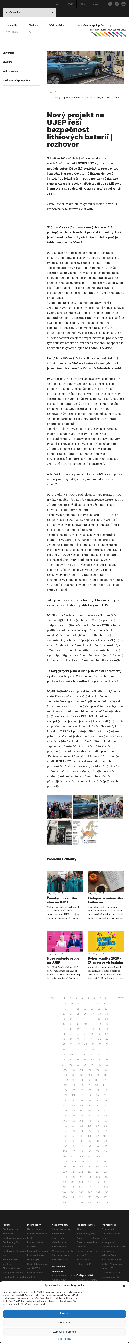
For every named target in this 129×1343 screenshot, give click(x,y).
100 (65, 1069)
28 (99, 1013)
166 (65, 1125)
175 (89, 1131)
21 (99, 1008)
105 (105, 1069)
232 (64, 1182)
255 (106, 1197)
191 (73, 1146)
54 (85, 1034)
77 (99, 1049)
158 (97, 1115)
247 (90, 1192)
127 (89, 1090)
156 (81, 1115)
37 (64, 1024)
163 (89, 1120)
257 (73, 1202)
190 (65, 1146)
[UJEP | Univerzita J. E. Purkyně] (108, 34)
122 (96, 1085)
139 (89, 1100)
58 (63, 1039)
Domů (53, 92)
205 (89, 1156)
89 (85, 1059)
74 (78, 1049)
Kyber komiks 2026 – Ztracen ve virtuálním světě (105, 962)
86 (64, 1059)
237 (106, 1182)
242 (98, 1187)
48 (92, 1029)
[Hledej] (31, 32)
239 (73, 1187)
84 (99, 1054)
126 (81, 1090)
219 (105, 1166)
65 (63, 1044)
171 (105, 1125)
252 (81, 1197)
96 (85, 1064)
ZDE (90, 209)
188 (97, 1141)
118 (65, 1085)
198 (81, 1151)
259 (89, 1202)
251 (73, 1197)
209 (74, 1161)
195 (105, 1146)
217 (89, 1166)
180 (81, 1136)
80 (71, 1054)
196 (65, 1151)
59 (71, 1039)
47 (85, 1029)
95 (78, 1064)
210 (82, 1161)
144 (81, 1105)
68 (85, 1044)
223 (89, 1171)
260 (98, 1202)
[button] (124, 1285)
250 (65, 1197)
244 (64, 1192)
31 (71, 1019)
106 (66, 1075)
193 (89, 1146)
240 (81, 1187)
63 (99, 1039)
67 (78, 1044)
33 (85, 1019)
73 (71, 1049)
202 (64, 1156)
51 (64, 1034)
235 (89, 1182)
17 (72, 1008)
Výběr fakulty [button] (13, 12)
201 (106, 1151)
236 (98, 1182)
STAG (95, 4)
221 (73, 1171)
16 (65, 1008)
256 (65, 1202)
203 (72, 1156)
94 (70, 1064)
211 (90, 1161)
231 (106, 1177)
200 (98, 1151)
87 (71, 1059)
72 (64, 1049)
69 (93, 1044)
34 (92, 1019)
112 (66, 1080)
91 (100, 1059)
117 (104, 1080)
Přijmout (64, 1313)
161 (73, 1120)
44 (63, 1029)
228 (81, 1177)
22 (106, 1008)
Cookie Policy (64, 1339)
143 (73, 1105)
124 (65, 1090)
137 (73, 1100)
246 (81, 1192)
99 (107, 1064)
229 (90, 1177)
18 (78, 1008)
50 (107, 1029)
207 (106, 1156)
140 (97, 1100)
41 (92, 1024)
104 (97, 1069)
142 (65, 1105)
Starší (121, 997)
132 (81, 1095)
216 (81, 1166)
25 (78, 1013)
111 (105, 1075)
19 (85, 1008)
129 (105, 1090)
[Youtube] (123, 4)
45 (71, 1029)
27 (92, 1013)
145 (89, 1105)
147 (105, 1105)
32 (78, 1019)
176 (97, 1131)
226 (65, 1177)
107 (74, 1075)
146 (97, 1105)
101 (73, 1069)
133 (89, 1095)
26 (85, 1013)
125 (73, 1090)
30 (64, 1019)
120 (81, 1085)
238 (64, 1187)
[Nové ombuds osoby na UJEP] (65, 941)
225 (106, 1171)
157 (89, 1115)
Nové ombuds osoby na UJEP (63, 960)
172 (65, 1131)
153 (105, 1110)
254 (97, 1197)
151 (89, 1110)
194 (97, 1146)
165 (105, 1120)
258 (81, 1202)
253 (89, 1197)
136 (65, 1100)
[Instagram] (117, 4)
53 (78, 1034)
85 (106, 1054)
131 (73, 1095)
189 (105, 1141)
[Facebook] (110, 4)
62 (92, 1039)
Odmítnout (64, 1322)
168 (81, 1125)
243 (106, 1187)
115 (89, 1080)
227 (73, 1177)
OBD (70, 4)
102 (81, 1069)
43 (106, 1024)
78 (106, 1049)
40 (85, 1024)
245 (73, 1192)
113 (73, 1080)
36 (106, 1019)
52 (71, 1034)
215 (73, 1166)
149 (73, 1110)
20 (92, 1008)
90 (92, 1059)
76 (92, 1049)
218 (97, 1166)
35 (99, 1019)
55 (92, 1034)
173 (73, 1131)
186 (81, 1141)
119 (73, 1085)
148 (65, 1110)
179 (73, 1136)
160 (65, 1120)
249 (107, 1192)
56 (99, 1034)
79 (64, 1054)
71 (107, 1044)
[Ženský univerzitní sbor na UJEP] (65, 881)
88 (78, 1059)
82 (85, 1054)
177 (105, 1131)
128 (97, 1090)
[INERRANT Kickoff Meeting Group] (59, 807)
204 (81, 1156)
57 (106, 1034)
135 (105, 1095)
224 (97, 1171)
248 (98, 1192)
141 (105, 1100)
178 (65, 1136)
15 (105, 1003)
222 (81, 1171)
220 (65, 1171)
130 (65, 1095)
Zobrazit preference (64, 1332)
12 (85, 1003)
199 (89, 1151)
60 (78, 1039)
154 (65, 1115)
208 (65, 1161)
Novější (51, 997)
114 (81, 1080)
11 (78, 1003)
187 (89, 1141)
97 (92, 1064)
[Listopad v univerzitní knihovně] (106, 881)
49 (100, 1029)
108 (82, 1075)
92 (106, 1059)
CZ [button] (57, 4)
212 (97, 1161)
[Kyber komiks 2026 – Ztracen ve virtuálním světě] (106, 941)
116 (96, 1080)
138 (81, 1100)
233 (73, 1182)
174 (81, 1131)
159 (105, 1115)
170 (98, 1125)
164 (97, 1120)
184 (65, 1141)
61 (85, 1039)
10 (72, 1003)
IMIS (82, 4)
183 (105, 1136)
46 (78, 1029)
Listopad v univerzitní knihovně (105, 900)
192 (81, 1146)
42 (99, 1024)
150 (81, 1110)
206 (98, 1156)
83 (92, 1054)
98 (100, 1064)
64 (106, 1039)
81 (78, 1054)
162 (81, 1120)
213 (105, 1161)
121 (89, 1085)
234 (81, 1182)
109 (90, 1075)
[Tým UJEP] (111, 807)
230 (98, 1177)
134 (97, 1095)
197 (73, 1151)
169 (90, 1125)
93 (63, 1064)
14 (98, 1003)
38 (71, 1024)
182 (97, 1136)
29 (106, 1013)
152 (97, 1110)
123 (104, 1085)
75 (85, 1049)
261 (106, 1202)
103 (89, 1069)
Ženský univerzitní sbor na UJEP (62, 900)
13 (92, 1003)
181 (89, 1136)
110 (98, 1075)
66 (71, 1044)
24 (71, 1013)
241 (89, 1187)
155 (73, 1115)
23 (64, 1013)
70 (100, 1044)
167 (73, 1125)
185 (73, 1141)
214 (65, 1166)
